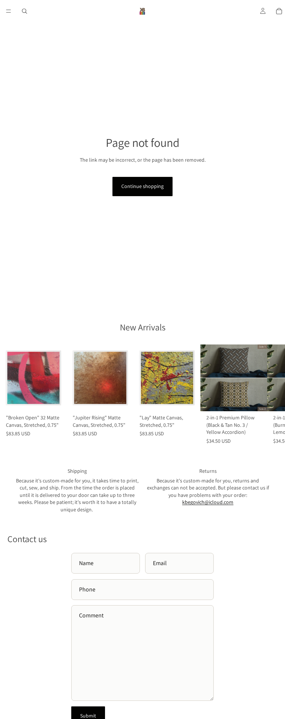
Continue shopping (142, 186)
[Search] (24, 11)
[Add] (55, 399)
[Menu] (8, 11)
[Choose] (255, 399)
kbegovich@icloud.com (207, 502)
